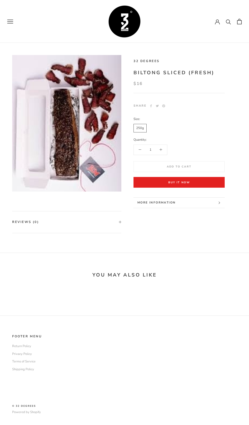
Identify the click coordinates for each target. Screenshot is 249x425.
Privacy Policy (22, 354)
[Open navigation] (10, 21)
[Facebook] (151, 105)
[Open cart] (239, 21)
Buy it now (179, 182)
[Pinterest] (163, 105)
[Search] (228, 21)
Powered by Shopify (26, 412)
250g (140, 128)
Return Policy (21, 346)
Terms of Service (24, 361)
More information (156, 202)
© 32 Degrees (24, 406)
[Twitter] (157, 105)
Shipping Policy (23, 369)
